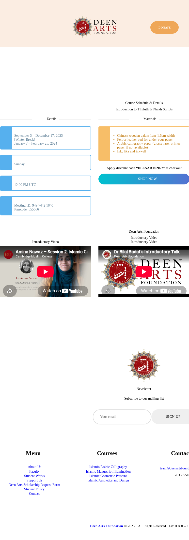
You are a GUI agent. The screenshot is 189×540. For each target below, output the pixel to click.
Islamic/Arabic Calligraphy (108, 467)
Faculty (34, 471)
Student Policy (34, 489)
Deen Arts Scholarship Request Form (34, 485)
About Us (34, 467)
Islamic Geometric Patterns (108, 476)
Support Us (34, 480)
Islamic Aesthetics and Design (108, 480)
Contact (34, 493)
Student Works (34, 476)
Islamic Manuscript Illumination (108, 471)
